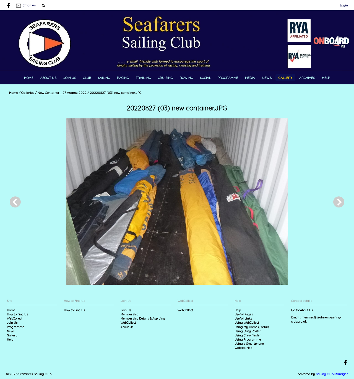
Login (344, 5)
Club (87, 78)
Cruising (165, 78)
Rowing (186, 78)
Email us (29, 5)
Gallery (285, 78)
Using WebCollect (247, 323)
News (267, 78)
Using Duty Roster (248, 331)
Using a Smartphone (249, 344)
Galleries (27, 92)
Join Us (69, 78)
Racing (123, 78)
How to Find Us (17, 314)
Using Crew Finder (248, 335)
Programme (228, 78)
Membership (129, 314)
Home (28, 78)
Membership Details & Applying (143, 318)
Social (205, 78)
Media (250, 78)
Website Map (243, 348)
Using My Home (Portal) (252, 327)
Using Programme (248, 339)
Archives (307, 78)
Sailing (104, 78)
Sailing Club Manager (332, 374)
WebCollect (14, 318)
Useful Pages (244, 314)
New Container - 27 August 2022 (62, 92)
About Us (48, 78)
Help (326, 78)
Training (143, 78)
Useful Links (243, 318)
